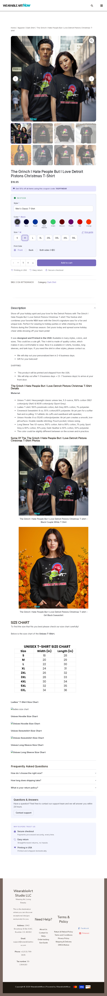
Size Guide (43, 942)
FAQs (43, 936)
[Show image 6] (43, 155)
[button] (91, 40)
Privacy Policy (63, 938)
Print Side (18, 246)
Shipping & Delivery (64, 941)
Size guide (88, 232)
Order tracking (43, 939)
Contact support (23, 813)
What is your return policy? (24, 787)
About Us (43, 929)
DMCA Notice (63, 945)
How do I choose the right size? (26, 773)
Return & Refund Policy (63, 932)
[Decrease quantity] (18, 263)
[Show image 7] (64, 155)
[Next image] (91, 78)
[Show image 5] (21, 155)
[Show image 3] (64, 133)
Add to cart (66, 262)
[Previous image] (15, 78)
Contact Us (43, 933)
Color (19, 217)
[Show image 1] (21, 133)
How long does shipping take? (26, 780)
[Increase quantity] (28, 263)
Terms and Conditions (63, 935)
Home (13, 28)
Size (53, 232)
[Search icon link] (92, 6)
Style (16, 203)
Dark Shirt (30, 28)
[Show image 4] (86, 133)
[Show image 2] (43, 133)
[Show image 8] (86, 155)
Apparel (21, 28)
